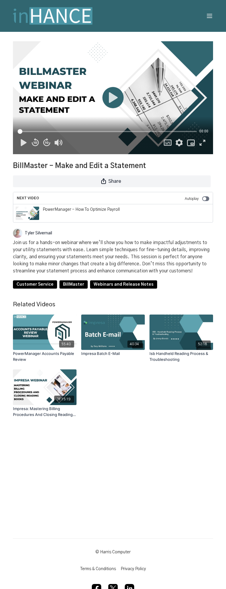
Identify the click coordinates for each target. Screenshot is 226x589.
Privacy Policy (133, 569)
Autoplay (192, 198)
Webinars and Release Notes (124, 284)
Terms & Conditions (98, 569)
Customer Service (35, 284)
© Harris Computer (113, 552)
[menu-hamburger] (209, 16)
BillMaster (73, 284)
